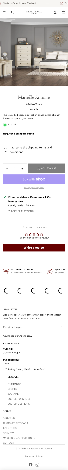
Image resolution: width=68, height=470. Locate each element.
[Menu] (4, 12)
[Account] (55, 12)
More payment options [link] (34, 187)
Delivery (8, 433)
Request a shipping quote (18, 133)
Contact (8, 442)
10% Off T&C (10, 427)
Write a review (34, 248)
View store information (21, 210)
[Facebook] (30, 464)
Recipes (12, 389)
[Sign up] (61, 327)
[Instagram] (37, 464)
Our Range (14, 384)
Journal (13, 394)
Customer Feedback (15, 423)
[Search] (12, 12)
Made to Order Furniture (19, 437)
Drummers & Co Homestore (38, 448)
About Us (9, 418)
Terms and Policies (34, 456)
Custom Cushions (19, 403)
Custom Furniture (19, 398)
